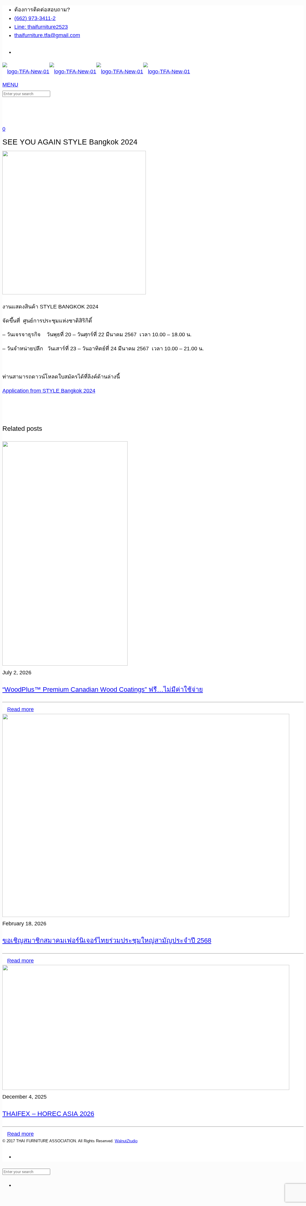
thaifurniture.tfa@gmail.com (47, 35)
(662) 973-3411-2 (35, 18)
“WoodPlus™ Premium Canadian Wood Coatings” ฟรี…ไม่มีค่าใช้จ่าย (102, 689)
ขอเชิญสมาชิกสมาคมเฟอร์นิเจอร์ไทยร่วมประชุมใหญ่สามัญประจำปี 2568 (106, 940)
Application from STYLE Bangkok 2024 (48, 391)
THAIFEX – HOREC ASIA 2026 (48, 1113)
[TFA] (96, 71)
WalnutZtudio (126, 1141)
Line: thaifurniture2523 (41, 27)
